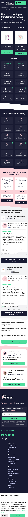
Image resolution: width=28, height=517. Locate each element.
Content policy (12, 463)
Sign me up (14, 418)
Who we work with (13, 473)
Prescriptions (12, 483)
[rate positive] (3, 253)
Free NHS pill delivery (18, 3)
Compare (19, 7)
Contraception (12, 445)
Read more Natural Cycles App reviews (14, 260)
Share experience (13, 469)
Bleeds (7, 128)
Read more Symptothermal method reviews (14, 313)
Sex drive (7, 137)
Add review (7, 52)
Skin (7, 154)
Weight (7, 145)
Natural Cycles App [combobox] (7, 27)
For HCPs (10, 475)
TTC (9, 451)
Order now (14, 364)
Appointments (12, 481)
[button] (14, 211)
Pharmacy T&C (12, 461)
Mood (7, 120)
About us (10, 471)
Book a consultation (14, 384)
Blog (9, 485)
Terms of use (11, 457)
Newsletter (11, 487)
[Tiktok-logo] (13, 435)
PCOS (10, 449)
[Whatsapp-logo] (2, 435)
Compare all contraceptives (14, 342)
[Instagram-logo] (6, 435)
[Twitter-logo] (9, 435)
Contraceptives (12, 7)
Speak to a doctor (17, 22)
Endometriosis (12, 447)
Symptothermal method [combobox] (21, 27)
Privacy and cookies (13, 459)
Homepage (4, 7)
